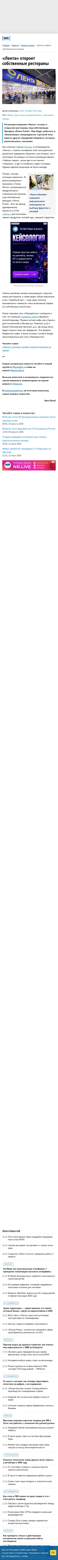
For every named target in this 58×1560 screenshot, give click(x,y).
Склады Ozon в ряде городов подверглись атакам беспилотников (28, 1521)
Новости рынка (27, 45)
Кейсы (7, 1416)
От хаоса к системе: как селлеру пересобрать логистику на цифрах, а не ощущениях (26, 1382)
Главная (6, 45)
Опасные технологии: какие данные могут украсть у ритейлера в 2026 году (28, 1461)
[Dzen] (28, 38)
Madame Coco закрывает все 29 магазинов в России (28, 428)
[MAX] (23, 38)
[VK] (18, 38)
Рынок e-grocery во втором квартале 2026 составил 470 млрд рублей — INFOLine (27, 1367)
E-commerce (11, 1303)
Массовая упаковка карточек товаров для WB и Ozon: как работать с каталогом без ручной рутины (29, 1421)
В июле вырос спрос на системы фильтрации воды (29, 1437)
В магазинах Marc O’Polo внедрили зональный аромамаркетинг (30, 1513)
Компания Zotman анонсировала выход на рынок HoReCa (31, 1429)
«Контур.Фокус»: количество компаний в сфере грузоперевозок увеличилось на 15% (30, 1331)
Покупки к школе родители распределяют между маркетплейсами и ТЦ (31, 1504)
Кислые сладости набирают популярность (28, 1324)
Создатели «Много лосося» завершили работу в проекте (30, 1255)
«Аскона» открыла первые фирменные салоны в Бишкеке (31, 1406)
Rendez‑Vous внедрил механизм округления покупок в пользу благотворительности (28, 1446)
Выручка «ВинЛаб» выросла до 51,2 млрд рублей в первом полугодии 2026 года (31, 1294)
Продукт (28, 147)
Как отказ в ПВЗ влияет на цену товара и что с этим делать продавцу (26, 1497)
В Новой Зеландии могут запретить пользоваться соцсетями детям (31, 1277)
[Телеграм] (13, 38)
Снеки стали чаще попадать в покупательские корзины (30, 1482)
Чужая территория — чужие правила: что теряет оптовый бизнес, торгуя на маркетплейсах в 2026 (27, 1309)
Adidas (10, 115)
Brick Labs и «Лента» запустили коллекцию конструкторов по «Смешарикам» (28, 1316)
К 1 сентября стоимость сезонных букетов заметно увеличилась (28, 1468)
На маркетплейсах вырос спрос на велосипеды (30, 1360)
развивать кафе (29, 316)
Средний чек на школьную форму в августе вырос (28, 1398)
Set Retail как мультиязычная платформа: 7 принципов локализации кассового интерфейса (27, 1270)
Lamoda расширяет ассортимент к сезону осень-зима (31, 1246)
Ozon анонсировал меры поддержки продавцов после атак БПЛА (30, 1238)
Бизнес (8, 1264)
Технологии (11, 1455)
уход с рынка (19, 115)
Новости (15, 45)
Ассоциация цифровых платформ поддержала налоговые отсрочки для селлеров (30, 1285)
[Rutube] (38, 38)
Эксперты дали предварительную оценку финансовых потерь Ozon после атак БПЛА (28, 1353)
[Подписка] (43, 38)
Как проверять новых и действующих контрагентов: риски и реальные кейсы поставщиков (23, 1538)
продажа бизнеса (34, 115)
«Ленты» (6, 214)
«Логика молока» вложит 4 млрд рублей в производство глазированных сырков (27, 1389)
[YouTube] (33, 38)
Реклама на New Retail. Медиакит (29, 286)
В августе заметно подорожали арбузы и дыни (30, 1475)
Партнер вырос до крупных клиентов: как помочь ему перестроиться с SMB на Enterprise (28, 1346)
